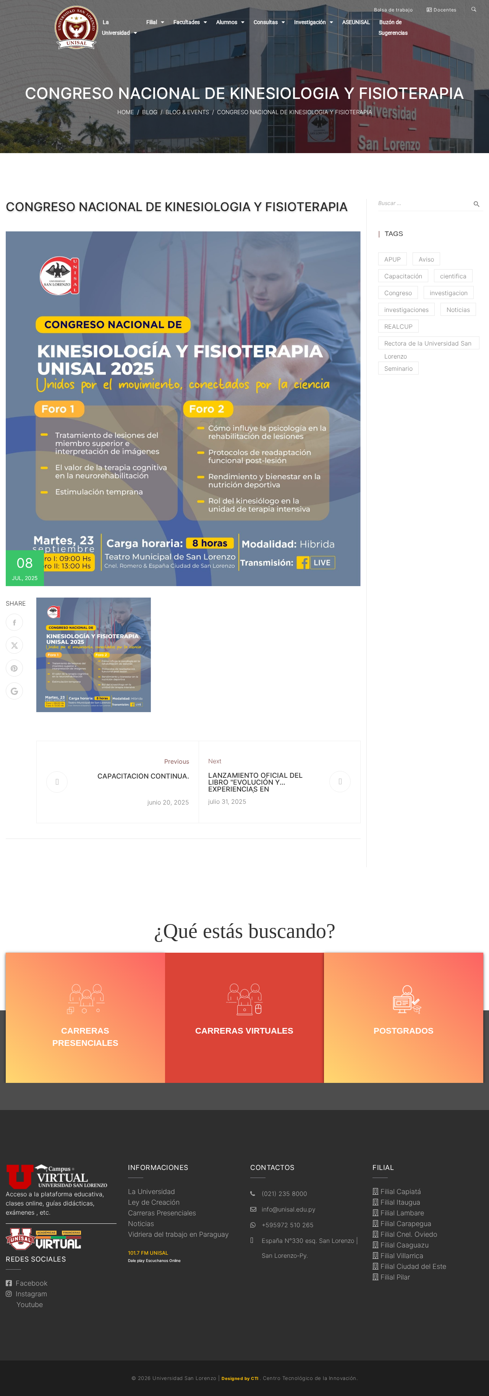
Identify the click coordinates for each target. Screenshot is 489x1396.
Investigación (310, 22)
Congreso (398, 293)
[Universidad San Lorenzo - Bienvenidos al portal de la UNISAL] (76, 27)
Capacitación (403, 276)
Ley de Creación (154, 1202)
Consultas (266, 22)
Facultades (186, 22)
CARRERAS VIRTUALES (244, 1031)
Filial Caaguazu (404, 1245)
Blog (149, 112)
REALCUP (398, 326)
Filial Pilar (394, 1277)
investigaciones (406, 309)
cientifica (453, 276)
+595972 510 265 (288, 1225)
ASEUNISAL (356, 22)
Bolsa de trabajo (393, 10)
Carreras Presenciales (162, 1213)
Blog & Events (187, 112)
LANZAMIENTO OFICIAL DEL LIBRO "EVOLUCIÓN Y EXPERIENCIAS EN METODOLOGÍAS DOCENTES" (257, 785)
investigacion (449, 293)
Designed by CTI (241, 1378)
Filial (151, 22)
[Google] (14, 691)
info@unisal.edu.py (289, 1209)
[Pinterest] (14, 668)
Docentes (444, 10)
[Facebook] (14, 622)
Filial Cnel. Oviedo (408, 1234)
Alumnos (226, 22)
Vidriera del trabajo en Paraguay (178, 1234)
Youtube (28, 1305)
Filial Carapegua (405, 1224)
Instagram (29, 1294)
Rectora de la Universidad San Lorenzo (427, 344)
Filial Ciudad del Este (412, 1266)
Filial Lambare (401, 1213)
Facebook (29, 1283)
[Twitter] (14, 645)
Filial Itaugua (399, 1202)
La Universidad (151, 1192)
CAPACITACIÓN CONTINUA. (143, 776)
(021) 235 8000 (284, 1193)
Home (125, 112)
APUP (392, 259)
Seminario (398, 368)
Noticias (458, 309)
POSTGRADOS (404, 1031)
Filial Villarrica (401, 1256)
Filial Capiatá (400, 1192)
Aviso (426, 259)
